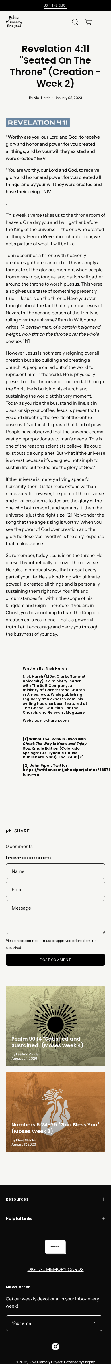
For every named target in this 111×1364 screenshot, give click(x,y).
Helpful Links (19, 1218)
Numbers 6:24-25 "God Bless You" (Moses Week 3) (55, 1128)
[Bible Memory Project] (14, 21)
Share (22, 830)
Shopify (88, 1362)
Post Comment (55, 960)
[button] (75, 22)
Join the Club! (55, 5)
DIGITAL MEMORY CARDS (56, 1269)
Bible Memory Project (45, 1362)
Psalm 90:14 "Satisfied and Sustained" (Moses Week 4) (47, 1042)
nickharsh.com (61, 699)
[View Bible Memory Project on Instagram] (55, 1346)
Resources (17, 1199)
